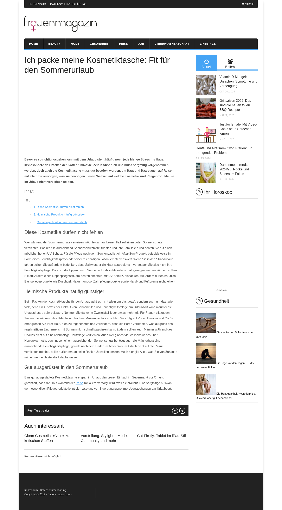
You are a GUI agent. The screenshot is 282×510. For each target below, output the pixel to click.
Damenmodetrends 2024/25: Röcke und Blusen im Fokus (234, 169)
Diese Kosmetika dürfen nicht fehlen (60, 206)
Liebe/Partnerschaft (172, 43)
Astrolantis (221, 290)
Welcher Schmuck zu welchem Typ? (182, 411)
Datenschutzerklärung (68, 4)
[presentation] (206, 63)
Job (141, 43)
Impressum (38, 4)
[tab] (206, 63)
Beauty (54, 43)
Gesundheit (99, 43)
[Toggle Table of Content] (27, 201)
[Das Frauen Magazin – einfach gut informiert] (60, 30)
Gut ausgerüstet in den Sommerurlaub (62, 222)
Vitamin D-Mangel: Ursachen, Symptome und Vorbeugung (238, 81)
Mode (75, 43)
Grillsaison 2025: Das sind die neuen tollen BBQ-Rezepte (235, 105)
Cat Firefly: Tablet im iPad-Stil (161, 436)
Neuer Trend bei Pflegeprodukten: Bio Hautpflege (175, 411)
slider (46, 410)
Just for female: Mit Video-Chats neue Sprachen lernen (238, 129)
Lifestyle (208, 43)
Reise (123, 43)
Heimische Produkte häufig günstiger (61, 214)
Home (33, 43)
